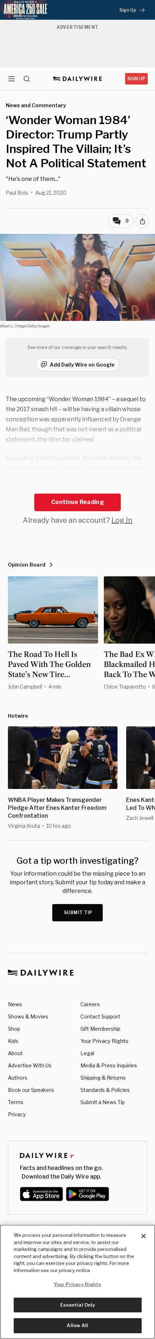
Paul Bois (17, 193)
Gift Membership (100, 1029)
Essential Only (77, 1305)
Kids (13, 1041)
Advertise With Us (30, 1065)
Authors (17, 1078)
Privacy (17, 1114)
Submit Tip (78, 912)
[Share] (142, 221)
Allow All (77, 1325)
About (15, 1053)
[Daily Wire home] (77, 79)
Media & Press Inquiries (108, 1065)
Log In (121, 520)
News (15, 1004)
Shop (14, 1029)
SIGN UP (136, 78)
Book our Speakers (31, 1090)
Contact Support (100, 1016)
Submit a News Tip (102, 1102)
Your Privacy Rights (104, 1041)
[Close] (143, 1236)
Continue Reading (77, 502)
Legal (87, 1053)
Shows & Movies (28, 1016)
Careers (90, 1004)
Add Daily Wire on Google (82, 365)
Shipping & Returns (103, 1078)
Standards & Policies (105, 1090)
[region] (77, 1282)
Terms (15, 1102)
